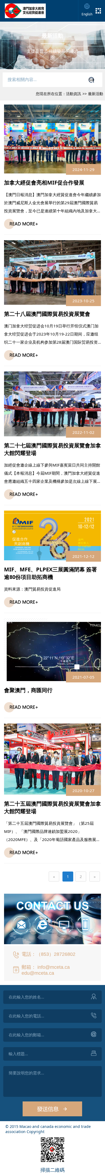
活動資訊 (73, 93)
